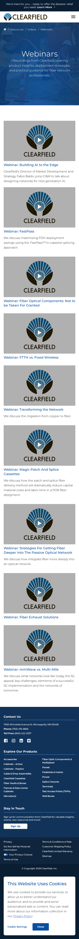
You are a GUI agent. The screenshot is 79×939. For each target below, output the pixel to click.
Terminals (47, 786)
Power (46, 777)
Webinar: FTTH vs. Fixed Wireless (31, 357)
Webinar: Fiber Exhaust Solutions (31, 617)
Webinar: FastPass (19, 231)
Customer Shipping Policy (56, 846)
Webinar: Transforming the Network (33, 410)
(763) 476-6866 (20, 728)
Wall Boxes (48, 796)
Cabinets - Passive (14, 768)
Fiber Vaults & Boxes (15, 783)
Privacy (8, 841)
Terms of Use (11, 859)
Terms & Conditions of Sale (56, 841)
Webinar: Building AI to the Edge (31, 165)
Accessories (10, 759)
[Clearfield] (5, 29)
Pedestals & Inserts (52, 772)
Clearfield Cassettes (14, 778)
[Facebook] (6, 741)
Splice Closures (50, 781)
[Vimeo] (29, 741)
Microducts (10, 796)
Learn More (39, 5)
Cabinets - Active (13, 764)
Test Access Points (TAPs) (56, 791)
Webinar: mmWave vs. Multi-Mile (31, 669)
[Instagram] (13, 741)
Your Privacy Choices (20, 854)
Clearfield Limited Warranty (57, 851)
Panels (46, 767)
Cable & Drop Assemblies (17, 773)
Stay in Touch (14, 808)
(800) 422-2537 (23, 733)
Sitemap (46, 856)
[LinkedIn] (21, 741)
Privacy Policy (22, 916)
